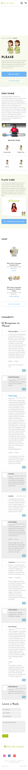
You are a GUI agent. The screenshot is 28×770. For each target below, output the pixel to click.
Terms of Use (5, 766)
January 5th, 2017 (21, 398)
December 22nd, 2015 (19, 524)
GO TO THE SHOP (14, 304)
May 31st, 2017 (21, 379)
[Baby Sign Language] (7, 3)
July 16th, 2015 (22, 610)
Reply (23, 370)
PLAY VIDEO (15, 74)
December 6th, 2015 (20, 562)
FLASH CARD (15, 81)
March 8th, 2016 (21, 496)
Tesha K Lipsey (12, 396)
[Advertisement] (14, 21)
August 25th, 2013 (21, 689)
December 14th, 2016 (20, 476)
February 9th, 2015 (20, 628)
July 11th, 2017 (22, 331)
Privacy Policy (23, 766)
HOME (3, 38)
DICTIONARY (9, 38)
